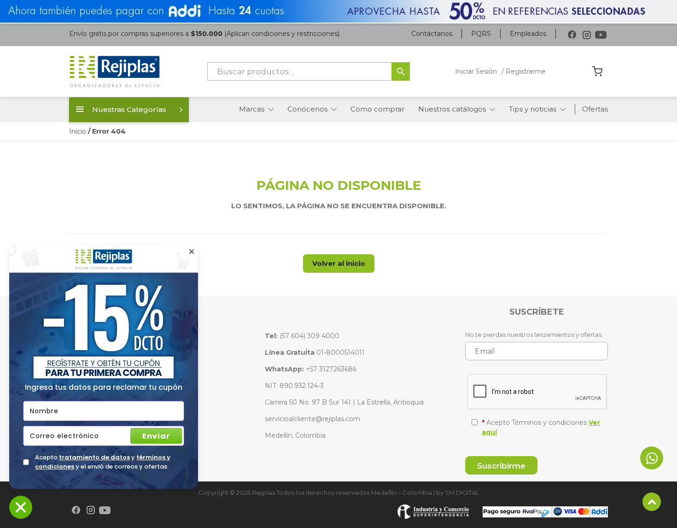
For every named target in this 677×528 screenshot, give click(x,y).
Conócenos (307, 109)
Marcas (251, 109)
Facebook (572, 35)
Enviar (156, 436)
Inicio (77, 131)
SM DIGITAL (462, 492)
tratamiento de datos (94, 457)
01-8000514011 (315, 352)
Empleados (528, 33)
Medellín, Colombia (295, 435)
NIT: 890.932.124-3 (294, 385)
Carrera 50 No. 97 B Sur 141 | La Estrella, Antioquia (344, 402)
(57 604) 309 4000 (302, 336)
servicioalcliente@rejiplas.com (312, 419)
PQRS (481, 33)
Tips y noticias (532, 109)
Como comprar (377, 109)
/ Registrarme (524, 71)
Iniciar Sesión (476, 71)
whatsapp (651, 457)
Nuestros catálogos (452, 109)
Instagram (586, 35)
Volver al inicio (338, 263)
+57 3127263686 (310, 369)
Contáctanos (431, 33)
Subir (651, 502)
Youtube (601, 35)
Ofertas (595, 109)
